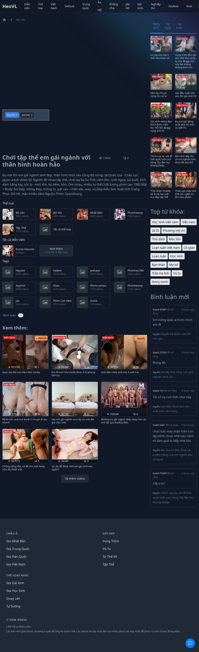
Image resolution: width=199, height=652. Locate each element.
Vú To (107, 549)
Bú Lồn (20, 20)
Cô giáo (189, 248)
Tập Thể (108, 564)
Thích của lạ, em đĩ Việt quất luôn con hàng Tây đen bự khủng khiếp (173, 497)
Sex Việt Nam (15, 564)
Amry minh (160, 282)
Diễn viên (27, 6)
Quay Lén (13, 598)
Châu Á (12, 533)
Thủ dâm (158, 239)
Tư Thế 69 (110, 556)
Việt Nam (54, 6)
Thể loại (40, 6)
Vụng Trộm (111, 541)
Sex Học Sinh (15, 591)
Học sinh (176, 256)
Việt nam (188, 222)
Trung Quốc (86, 6)
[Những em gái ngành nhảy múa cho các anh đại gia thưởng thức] (124, 395)
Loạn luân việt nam (166, 248)
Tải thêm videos (75, 478)
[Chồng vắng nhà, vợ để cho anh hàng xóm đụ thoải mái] (25, 444)
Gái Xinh (140, 6)
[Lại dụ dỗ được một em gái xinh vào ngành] (75, 444)
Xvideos (173, 6)
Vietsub (69, 6)
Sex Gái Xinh (15, 583)
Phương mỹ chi (174, 230)
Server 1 (12, 115)
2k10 (155, 230)
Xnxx (189, 6)
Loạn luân (159, 256)
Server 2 (27, 115)
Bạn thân (158, 265)
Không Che (113, 6)
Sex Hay (109, 533)
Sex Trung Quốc (18, 549)
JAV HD (128, 6)
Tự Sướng (13, 606)
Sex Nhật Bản (16, 541)
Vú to (177, 273)
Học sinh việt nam (165, 222)
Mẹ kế (173, 265)
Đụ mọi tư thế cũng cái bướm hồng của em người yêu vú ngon (172, 454)
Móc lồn (175, 239)
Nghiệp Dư (156, 6)
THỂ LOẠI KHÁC (17, 575)
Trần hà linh (160, 273)
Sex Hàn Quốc (16, 556)
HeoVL (9, 6)
